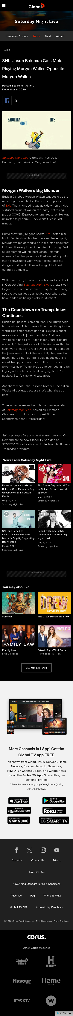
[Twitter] (16, 100)
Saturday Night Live (15, 157)
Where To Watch (52, 896)
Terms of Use (37, 872)
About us (17, 860)
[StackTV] (22, 1000)
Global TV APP (18, 907)
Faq (32, 896)
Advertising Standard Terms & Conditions (36, 884)
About (60, 36)
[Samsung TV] (18, 820)
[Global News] (22, 961)
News (36, 36)
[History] (51, 961)
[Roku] (54, 810)
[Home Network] (51, 981)
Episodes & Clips (17, 36)
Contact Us (37, 860)
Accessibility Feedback (49, 907)
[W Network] (51, 1001)
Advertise (16, 896)
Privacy (57, 860)
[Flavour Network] (22, 981)
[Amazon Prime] (19, 810)
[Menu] (3, 5)
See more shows (36, 667)
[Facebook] (7, 100)
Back (6, 50)
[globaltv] (37, 5)
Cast (48, 36)
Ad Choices (65, 1013)
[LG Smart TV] (54, 820)
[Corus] (36, 937)
